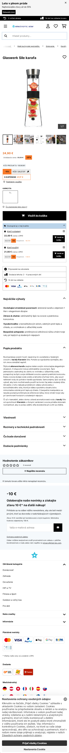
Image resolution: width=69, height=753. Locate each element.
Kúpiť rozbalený (14, 231)
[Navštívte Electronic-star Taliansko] (31, 689)
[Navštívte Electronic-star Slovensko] (45, 689)
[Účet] (48, 26)
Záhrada (7, 576)
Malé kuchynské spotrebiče (28, 46)
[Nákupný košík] (64, 26)
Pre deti (6, 606)
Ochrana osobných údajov (17, 537)
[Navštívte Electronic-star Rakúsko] (11, 689)
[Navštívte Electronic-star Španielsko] (38, 689)
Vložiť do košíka (37, 215)
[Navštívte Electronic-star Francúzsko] (25, 689)
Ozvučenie (8, 582)
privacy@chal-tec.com (52, 543)
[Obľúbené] (56, 26)
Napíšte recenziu (35, 471)
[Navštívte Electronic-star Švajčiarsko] (18, 689)
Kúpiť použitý (13, 247)
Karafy (63, 46)
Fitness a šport (9, 594)
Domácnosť (6, 46)
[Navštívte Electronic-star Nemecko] (5, 689)
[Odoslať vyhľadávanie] (5, 36)
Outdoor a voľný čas (12, 600)
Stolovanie (50, 46)
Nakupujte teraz (9, 12)
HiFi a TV (7, 588)
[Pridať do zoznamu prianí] (64, 57)
